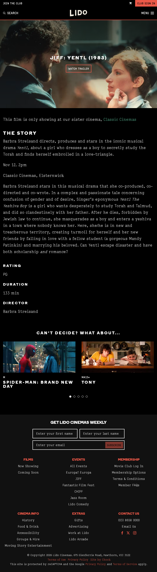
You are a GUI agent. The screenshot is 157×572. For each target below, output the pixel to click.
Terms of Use (57, 559)
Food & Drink (28, 526)
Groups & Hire (28, 539)
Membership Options (129, 472)
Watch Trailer (78, 68)
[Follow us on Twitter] (128, 533)
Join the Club (12, 3)
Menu (145, 13)
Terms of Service (125, 564)
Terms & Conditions (129, 479)
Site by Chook (100, 559)
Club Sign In (146, 3)
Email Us (129, 526)
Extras (78, 513)
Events (78, 459)
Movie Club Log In (128, 466)
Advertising (78, 526)
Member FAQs (128, 485)
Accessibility (28, 533)
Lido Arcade (78, 539)
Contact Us (128, 513)
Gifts (78, 520)
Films (28, 459)
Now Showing (28, 466)
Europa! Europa (78, 472)
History (28, 520)
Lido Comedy (78, 504)
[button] (70, 397)
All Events (78, 466)
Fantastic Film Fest (78, 485)
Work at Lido (78, 533)
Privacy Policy (78, 559)
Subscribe (114, 445)
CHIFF (78, 491)
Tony (89, 383)
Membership (129, 459)
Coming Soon (28, 472)
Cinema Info (28, 513)
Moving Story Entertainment (28, 545)
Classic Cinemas (119, 119)
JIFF (78, 479)
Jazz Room (78, 498)
